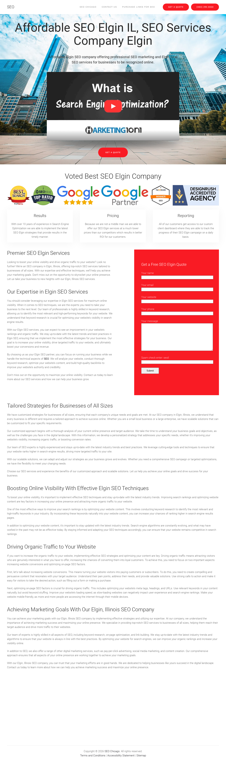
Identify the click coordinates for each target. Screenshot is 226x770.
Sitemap (141, 755)
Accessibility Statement (121, 755)
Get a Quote (113, 152)
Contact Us (109, 7)
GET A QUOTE (175, 7)
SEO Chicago (88, 7)
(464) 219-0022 (205, 7)
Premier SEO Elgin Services (38, 253)
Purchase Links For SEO (138, 7)
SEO (10, 7)
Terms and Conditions (92, 755)
